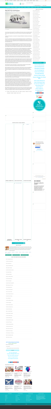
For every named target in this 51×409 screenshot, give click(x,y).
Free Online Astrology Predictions (9, 324)
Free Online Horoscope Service (9, 326)
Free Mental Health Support (9, 317)
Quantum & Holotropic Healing (9, 276)
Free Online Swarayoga (8, 302)
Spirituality (25, 0)
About (5, 399)
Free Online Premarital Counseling (36, 17)
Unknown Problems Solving (39, 75)
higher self (27, 91)
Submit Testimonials (17, 399)
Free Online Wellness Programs (9, 313)
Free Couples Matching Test (9, 287)
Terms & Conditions (28, 400)
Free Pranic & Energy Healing (9, 289)
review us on (37, 147)
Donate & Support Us (39, 88)
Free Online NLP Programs (36, 50)
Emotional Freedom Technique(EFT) (37, 25)
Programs (6, 396)
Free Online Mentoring (39, 73)
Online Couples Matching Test (39, 80)
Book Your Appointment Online (36, 10)
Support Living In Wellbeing (29, 399)
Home (5, 0)
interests (30, 91)
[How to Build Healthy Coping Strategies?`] (18, 371)
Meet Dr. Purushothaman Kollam (36, 58)
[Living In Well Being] (9, 4)
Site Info (8, 0)
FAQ (5, 400)
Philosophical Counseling (39, 68)
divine (16, 91)
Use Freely (28, 0)
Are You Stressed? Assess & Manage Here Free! (13, 353)
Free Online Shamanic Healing (9, 304)
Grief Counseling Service (39, 66)
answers (8, 91)
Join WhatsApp (22, 3)
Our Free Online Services (13, 355)
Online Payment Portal (39, 85)
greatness (23, 91)
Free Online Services (17, 395)
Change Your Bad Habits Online (9, 265)
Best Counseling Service (8, 263)
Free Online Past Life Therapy (9, 330)
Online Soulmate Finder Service (9, 328)
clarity (11, 91)
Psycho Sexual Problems (39, 71)
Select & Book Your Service (9, 337)
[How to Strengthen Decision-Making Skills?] (18, 384)
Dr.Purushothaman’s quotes (39, 175)
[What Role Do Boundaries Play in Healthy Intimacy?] (9, 371)
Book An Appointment (13, 356)
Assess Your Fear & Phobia (9, 291)
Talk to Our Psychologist (35, 24)
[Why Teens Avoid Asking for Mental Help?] (28, 371)
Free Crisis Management (39, 70)
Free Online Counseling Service (9, 261)
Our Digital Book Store (28, 395)
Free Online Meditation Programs (9, 300)
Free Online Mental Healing (9, 278)
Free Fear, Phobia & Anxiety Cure (36, 32)
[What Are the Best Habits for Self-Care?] (9, 384)
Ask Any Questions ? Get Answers (36, 57)
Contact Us (37, 0)
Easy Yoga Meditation (35, 35)
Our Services (18, 0)
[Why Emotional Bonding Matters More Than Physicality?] (28, 384)
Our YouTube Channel (28, 396)
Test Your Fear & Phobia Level (39, 83)
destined (13, 91)
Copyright (16, 400)
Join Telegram (22, 4)
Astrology (16, 396)
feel (18, 91)
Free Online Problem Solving (9, 315)
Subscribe (12, 350)
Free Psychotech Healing (8, 274)
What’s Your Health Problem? (9, 311)
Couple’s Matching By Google (39, 82)
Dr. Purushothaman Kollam (39, 143)
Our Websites (14, 0)
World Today (21, 0)
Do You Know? (10, 0)
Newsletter (6, 395)
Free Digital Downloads (13, 358)
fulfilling (21, 91)
